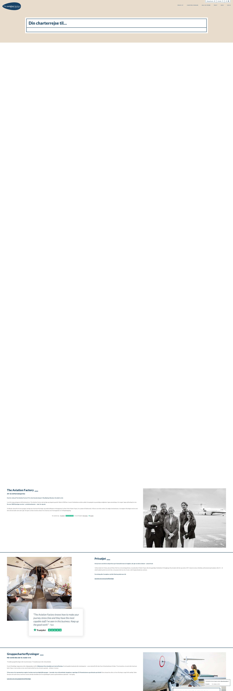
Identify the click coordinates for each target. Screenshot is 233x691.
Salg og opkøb (206, 5)
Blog (222, 5)
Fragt (215, 5)
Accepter (207, 684)
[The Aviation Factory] (19, 5)
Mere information (224, 681)
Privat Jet (180, 5)
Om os (229, 5)
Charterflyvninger (192, 5)
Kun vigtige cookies (216, 684)
